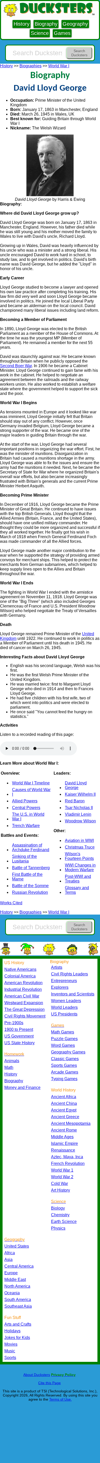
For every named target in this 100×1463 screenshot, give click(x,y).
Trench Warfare (26, 825)
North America (17, 1286)
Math (8, 1067)
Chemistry (60, 1215)
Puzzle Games (64, 1039)
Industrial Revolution (23, 989)
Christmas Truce (80, 847)
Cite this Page (49, 1383)
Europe (11, 1273)
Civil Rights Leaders (69, 974)
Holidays (12, 1331)
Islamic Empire (64, 1143)
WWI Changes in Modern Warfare (80, 867)
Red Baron (75, 801)
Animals (11, 1061)
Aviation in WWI (79, 840)
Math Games (62, 1032)
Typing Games (64, 1079)
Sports (10, 1357)
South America (17, 1299)
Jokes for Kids (17, 1337)
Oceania (12, 1293)
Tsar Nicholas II (79, 807)
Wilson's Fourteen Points (79, 856)
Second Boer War (16, 366)
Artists (56, 967)
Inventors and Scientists (72, 994)
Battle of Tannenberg (31, 868)
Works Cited (11, 903)
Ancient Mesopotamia (71, 1123)
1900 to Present (18, 1029)
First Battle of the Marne (27, 876)
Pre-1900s (13, 1023)
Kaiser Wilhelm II (80, 794)
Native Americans (20, 969)
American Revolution (23, 983)
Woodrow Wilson (80, 821)
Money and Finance (22, 1087)
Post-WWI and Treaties (78, 878)
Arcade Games (64, 1072)
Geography (75, 24)
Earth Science (64, 1221)
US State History (19, 1043)
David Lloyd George (76, 785)
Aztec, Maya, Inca (67, 1157)
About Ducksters (36, 1375)
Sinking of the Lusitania (24, 858)
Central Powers (26, 807)
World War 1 (62, 1170)
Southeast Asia (18, 1306)
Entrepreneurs (64, 980)
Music (9, 1351)
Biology (58, 1208)
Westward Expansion (23, 1003)
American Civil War (21, 996)
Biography (46, 24)
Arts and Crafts (17, 1324)
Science (40, 33)
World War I (58, 66)
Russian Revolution (30, 892)
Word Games (63, 1045)
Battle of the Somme (30, 886)
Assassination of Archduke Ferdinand (30, 847)
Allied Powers (24, 801)
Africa (9, 1253)
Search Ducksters (79, 53)
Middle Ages (62, 1137)
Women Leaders (66, 1001)
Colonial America (20, 976)
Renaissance (63, 1150)
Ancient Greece (65, 1117)
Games (62, 33)
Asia (8, 1259)
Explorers (59, 987)
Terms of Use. (60, 1399)
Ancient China (64, 1103)
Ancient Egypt (63, 1110)
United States (16, 1246)
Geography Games (68, 1052)
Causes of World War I (31, 791)
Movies (10, 1344)
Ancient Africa (63, 1097)
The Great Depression (24, 1009)
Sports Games (64, 1065)
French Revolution (68, 1163)
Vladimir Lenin (78, 814)
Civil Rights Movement (24, 1016)
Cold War (59, 1183)
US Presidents (64, 1014)
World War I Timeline (31, 783)
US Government (19, 1036)
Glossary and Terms (77, 890)
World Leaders (64, 1007)
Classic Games (65, 1059)
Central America (19, 1266)
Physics (58, 1228)
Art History (60, 1190)
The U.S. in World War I (28, 816)
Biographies (30, 66)
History (21, 24)
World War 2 (62, 1177)
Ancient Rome (64, 1130)
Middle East (15, 1279)
